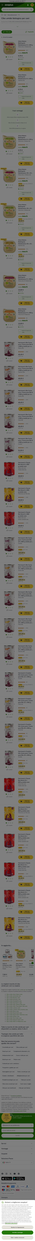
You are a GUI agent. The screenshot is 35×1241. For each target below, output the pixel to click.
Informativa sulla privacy (11, 1223)
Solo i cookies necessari (17, 1237)
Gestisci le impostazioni (17, 1227)
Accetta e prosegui (17, 1232)
